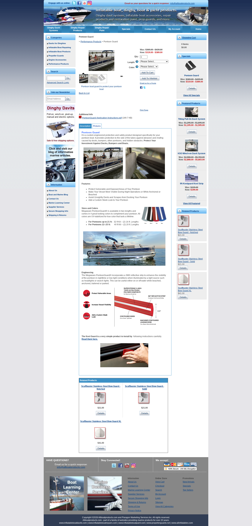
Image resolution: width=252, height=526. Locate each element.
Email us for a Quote (148, 83)
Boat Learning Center (68, 493)
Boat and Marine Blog (58, 195)
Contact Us (150, 29)
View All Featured (191, 203)
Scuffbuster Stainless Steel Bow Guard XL (100, 421)
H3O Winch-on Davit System (191, 153)
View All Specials (191, 95)
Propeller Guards (56, 56)
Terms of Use (134, 506)
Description (85, 126)
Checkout (159, 486)
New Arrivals (188, 482)
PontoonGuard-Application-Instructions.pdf (102, 118)
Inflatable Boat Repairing (60, 47)
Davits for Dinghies (57, 43)
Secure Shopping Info (58, 211)
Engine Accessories (57, 60)
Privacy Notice (134, 510)
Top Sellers (188, 490)
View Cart (159, 482)
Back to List (84, 93)
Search (158, 490)
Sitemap (159, 502)
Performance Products (59, 64)
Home (198, 29)
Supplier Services (56, 207)
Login (158, 498)
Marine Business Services (104, 493)
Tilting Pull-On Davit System (191, 119)
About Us (53, 190)
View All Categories (164, 506)
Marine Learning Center (59, 203)
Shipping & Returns (57, 215)
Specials (126, 29)
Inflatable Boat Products (59, 52)
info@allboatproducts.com (182, 3)
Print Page (144, 110)
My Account (174, 29)
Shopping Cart (189, 37)
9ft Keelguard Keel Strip (191, 183)
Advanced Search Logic (58, 82)
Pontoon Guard (191, 75)
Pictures (97, 126)
